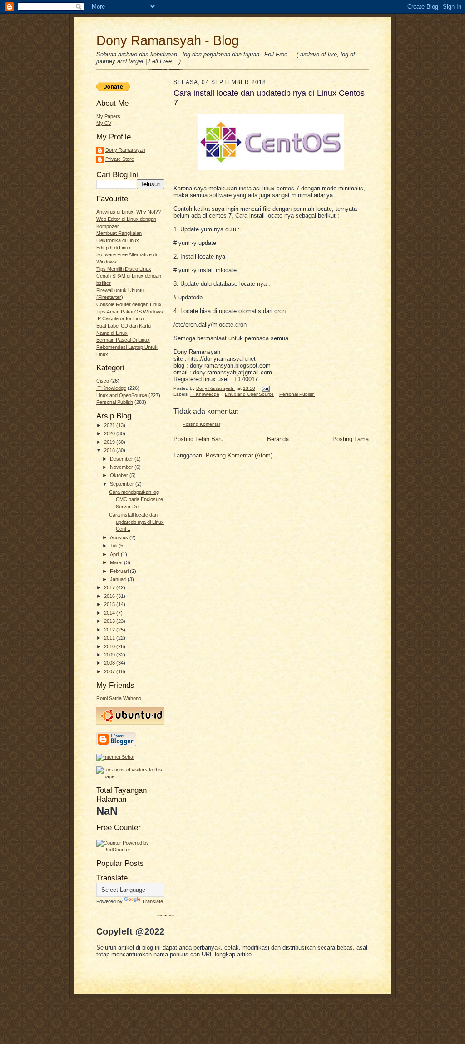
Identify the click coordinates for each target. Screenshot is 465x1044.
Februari (120, 571)
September (122, 484)
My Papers (108, 116)
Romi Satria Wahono (118, 698)
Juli (114, 545)
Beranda (278, 439)
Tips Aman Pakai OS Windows (129, 311)
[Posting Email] (265, 388)
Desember (122, 459)
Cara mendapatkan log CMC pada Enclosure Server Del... (136, 499)
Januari (119, 579)
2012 (110, 629)
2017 (110, 587)
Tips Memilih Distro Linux (123, 269)
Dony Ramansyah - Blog (167, 40)
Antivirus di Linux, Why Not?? (128, 211)
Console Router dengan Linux (129, 304)
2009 (110, 654)
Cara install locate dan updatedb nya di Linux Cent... (136, 522)
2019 (110, 442)
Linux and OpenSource (121, 395)
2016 (110, 596)
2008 (110, 663)
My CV (103, 123)
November (122, 467)
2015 (110, 604)
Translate (152, 901)
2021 (110, 425)
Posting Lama (350, 439)
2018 (110, 450)
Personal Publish (114, 402)
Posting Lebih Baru (198, 439)
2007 (110, 671)
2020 (110, 433)
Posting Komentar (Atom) (239, 455)
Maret (117, 562)
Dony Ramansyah (125, 150)
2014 (110, 613)
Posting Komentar (201, 424)
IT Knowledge (111, 388)
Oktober (119, 475)
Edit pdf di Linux (113, 247)
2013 (110, 621)
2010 (110, 646)
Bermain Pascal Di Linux (123, 340)
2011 (110, 638)
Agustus (119, 537)
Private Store (119, 159)
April (115, 554)
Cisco (102, 380)
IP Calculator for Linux (120, 318)
